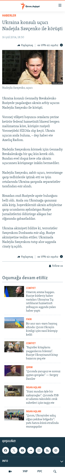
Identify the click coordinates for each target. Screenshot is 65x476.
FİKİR (29, 319)
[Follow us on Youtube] (22, 450)
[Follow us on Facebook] (5, 450)
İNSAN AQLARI (33, 387)
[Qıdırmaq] (54, 471)
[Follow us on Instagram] (39, 450)
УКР (25, 471)
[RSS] (47, 450)
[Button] (25, 45)
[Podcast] (55, 450)
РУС (39, 471)
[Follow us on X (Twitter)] (13, 450)
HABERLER (9, 15)
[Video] (10, 471)
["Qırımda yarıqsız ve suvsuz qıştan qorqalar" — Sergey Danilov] (14, 370)
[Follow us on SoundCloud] (30, 450)
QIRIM (29, 367)
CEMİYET (31, 288)
